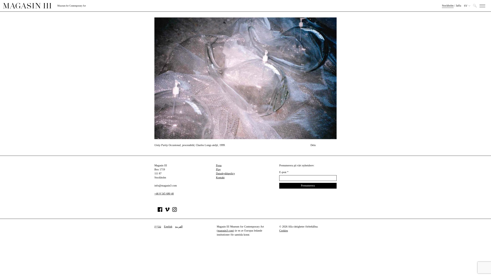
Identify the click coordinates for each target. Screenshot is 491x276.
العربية (179, 226)
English (168, 226)
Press (219, 165)
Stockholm (448, 5)
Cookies (283, 230)
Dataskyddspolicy (225, 173)
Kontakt (220, 177)
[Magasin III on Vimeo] (167, 210)
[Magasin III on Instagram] (174, 210)
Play (218, 169)
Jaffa (458, 5)
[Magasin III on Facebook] (160, 210)
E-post (283, 172)
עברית (157, 226)
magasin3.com (225, 230)
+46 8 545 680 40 (164, 193)
